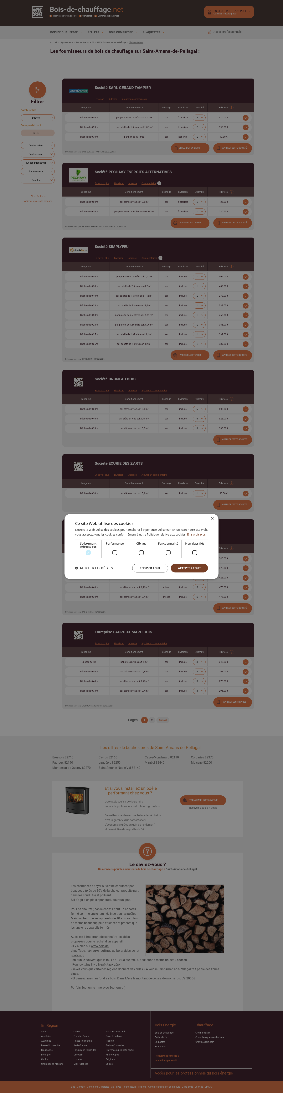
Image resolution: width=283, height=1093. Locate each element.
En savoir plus (196, 534)
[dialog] (141, 546)
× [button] (212, 518)
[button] (94, 568)
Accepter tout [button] (189, 568)
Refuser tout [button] (150, 568)
